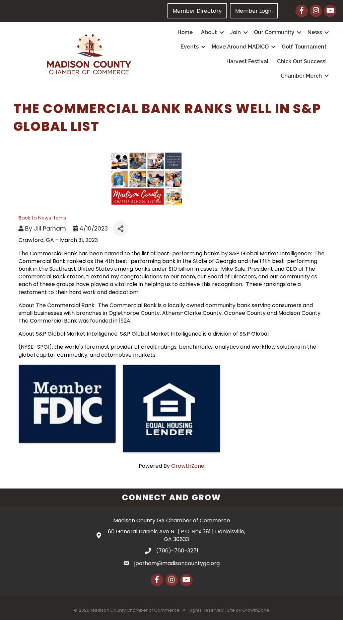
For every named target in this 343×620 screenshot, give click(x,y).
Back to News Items (42, 217)
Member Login (254, 11)
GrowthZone (187, 466)
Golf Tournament (304, 46)
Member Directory (197, 11)
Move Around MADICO (240, 46)
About (209, 32)
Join (235, 32)
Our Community (274, 32)
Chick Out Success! (302, 61)
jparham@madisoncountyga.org (177, 563)
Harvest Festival (247, 61)
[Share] (120, 228)
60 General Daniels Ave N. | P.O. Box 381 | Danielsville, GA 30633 (176, 535)
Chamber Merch (301, 76)
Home (185, 32)
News (314, 32)
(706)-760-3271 (177, 550)
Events (190, 46)
